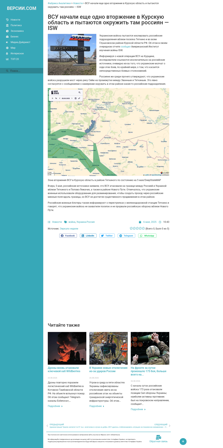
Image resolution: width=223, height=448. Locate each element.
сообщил (126, 46)
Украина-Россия (85, 222)
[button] (68, 236)
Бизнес (15, 36)
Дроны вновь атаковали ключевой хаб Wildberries (64, 369)
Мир (13, 47)
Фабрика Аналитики (59, 3)
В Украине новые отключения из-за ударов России (108, 369)
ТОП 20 (15, 59)
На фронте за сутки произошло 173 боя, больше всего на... (148, 371)
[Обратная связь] (158, 437)
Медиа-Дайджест (20, 42)
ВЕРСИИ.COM (21, 8)
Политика (16, 25)
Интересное (17, 53)
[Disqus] (108, 282)
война (72, 222)
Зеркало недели (69, 228)
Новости (15, 19)
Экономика (17, 31)
